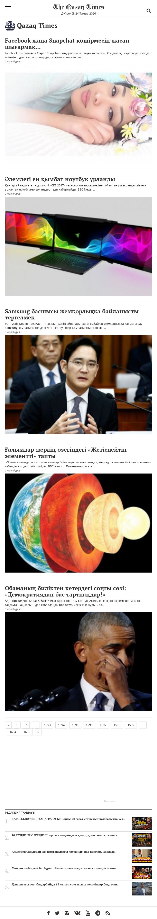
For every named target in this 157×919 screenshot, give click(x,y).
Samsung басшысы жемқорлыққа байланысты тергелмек (72, 314)
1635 (27, 732)
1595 (75, 725)
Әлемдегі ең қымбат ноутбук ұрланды (60, 179)
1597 (103, 725)
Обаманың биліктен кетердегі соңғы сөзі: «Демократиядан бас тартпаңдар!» (65, 591)
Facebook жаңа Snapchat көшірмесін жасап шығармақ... (67, 44)
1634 (13, 732)
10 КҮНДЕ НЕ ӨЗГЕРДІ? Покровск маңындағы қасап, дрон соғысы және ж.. (65, 835)
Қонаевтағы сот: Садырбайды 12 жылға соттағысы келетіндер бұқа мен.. (65, 884)
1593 (47, 725)
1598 (117, 725)
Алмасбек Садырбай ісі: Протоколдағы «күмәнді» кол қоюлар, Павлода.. (64, 851)
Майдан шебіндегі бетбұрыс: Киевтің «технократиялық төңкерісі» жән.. (64, 868)
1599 (131, 725)
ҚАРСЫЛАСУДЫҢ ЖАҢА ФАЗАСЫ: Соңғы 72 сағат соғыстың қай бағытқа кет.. (68, 819)
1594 (61, 725)
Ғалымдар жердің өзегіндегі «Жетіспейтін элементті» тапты (66, 453)
